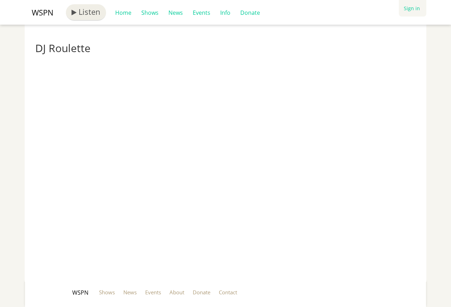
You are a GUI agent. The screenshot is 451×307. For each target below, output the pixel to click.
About (176, 292)
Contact (228, 292)
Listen (88, 11)
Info (225, 13)
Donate (250, 13)
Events (201, 13)
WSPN (43, 12)
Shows (150, 13)
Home (123, 13)
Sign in (412, 8)
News (175, 13)
